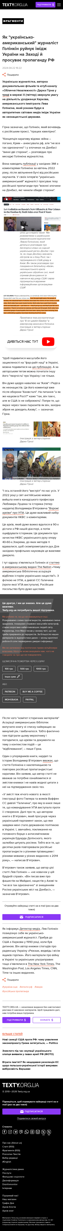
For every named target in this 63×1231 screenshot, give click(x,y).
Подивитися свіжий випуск (31, 1118)
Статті (5, 1146)
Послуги (6, 1173)
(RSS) (11, 1146)
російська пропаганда (16, 991)
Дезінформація (10, 1180)
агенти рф (26, 986)
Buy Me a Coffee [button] (32, 691)
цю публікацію (41, 367)
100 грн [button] (9, 668)
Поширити (12, 74)
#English (6, 1161)
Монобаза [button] (11, 699)
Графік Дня (8, 1203)
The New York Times (41, 964)
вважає (48, 760)
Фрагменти (8, 1150)
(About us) (16, 1142)
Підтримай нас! (10, 1195)
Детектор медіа (29, 929)
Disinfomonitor (9, 1184)
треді (5, 95)
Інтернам (7, 1188)
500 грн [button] (24, 668)
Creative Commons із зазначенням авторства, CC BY (32, 1220)
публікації (29, 164)
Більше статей (12, 1034)
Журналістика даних (13, 1169)
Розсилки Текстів (11, 1154)
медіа (39, 986)
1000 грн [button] (41, 668)
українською (23, 1222)
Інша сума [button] (10, 676)
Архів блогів (9, 1206)
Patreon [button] (10, 691)
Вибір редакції (10, 1158)
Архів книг (8, 1210)
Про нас (6, 1142)
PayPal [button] (29, 699)
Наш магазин (9, 1199)
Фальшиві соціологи (13, 1176)
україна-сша (10, 986)
